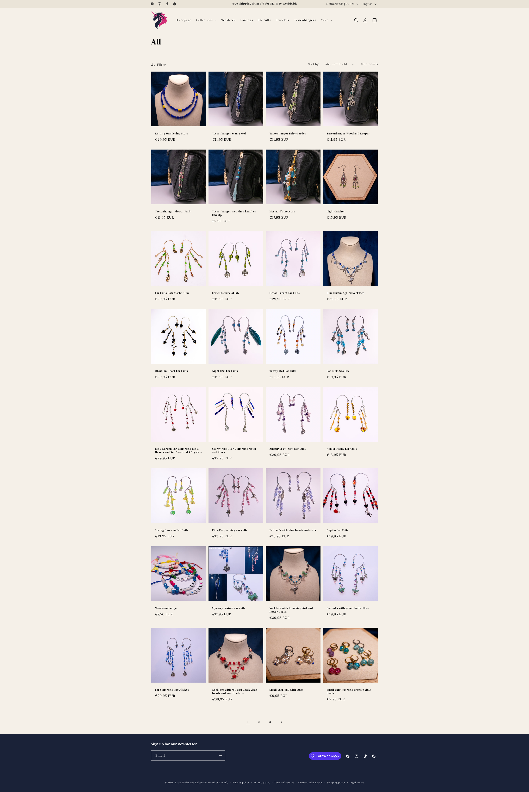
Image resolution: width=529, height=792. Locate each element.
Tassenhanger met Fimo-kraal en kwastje (234, 213)
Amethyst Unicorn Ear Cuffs (287, 449)
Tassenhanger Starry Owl (229, 133)
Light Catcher (336, 211)
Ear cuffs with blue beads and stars (292, 530)
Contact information (310, 782)
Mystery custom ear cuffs (228, 608)
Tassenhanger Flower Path (173, 211)
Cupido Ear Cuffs (338, 530)
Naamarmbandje (166, 608)
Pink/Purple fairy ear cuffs (229, 530)
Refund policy (262, 782)
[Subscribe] (220, 755)
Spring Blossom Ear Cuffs (171, 530)
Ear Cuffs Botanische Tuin (172, 293)
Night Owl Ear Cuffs (225, 371)
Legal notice (357, 782)
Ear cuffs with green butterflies (348, 608)
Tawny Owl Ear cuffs (282, 371)
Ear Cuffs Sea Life (338, 371)
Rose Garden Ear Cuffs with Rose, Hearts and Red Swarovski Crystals (178, 450)
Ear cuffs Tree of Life (226, 293)
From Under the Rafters (189, 782)
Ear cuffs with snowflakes (172, 689)
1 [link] (248, 722)
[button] (206, 20)
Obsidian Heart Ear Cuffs (171, 371)
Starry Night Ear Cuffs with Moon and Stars (234, 450)
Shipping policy (336, 782)
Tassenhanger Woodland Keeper (348, 133)
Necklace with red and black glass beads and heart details (235, 691)
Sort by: (313, 64)
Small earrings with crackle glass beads (349, 691)
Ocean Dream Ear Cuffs (284, 293)
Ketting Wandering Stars (171, 133)
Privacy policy (241, 782)
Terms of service (284, 782)
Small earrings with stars (286, 689)
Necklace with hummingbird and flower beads (291, 610)
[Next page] (281, 722)
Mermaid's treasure (282, 211)
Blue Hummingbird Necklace (345, 293)
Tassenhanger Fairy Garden (287, 133)
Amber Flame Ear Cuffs (342, 449)
